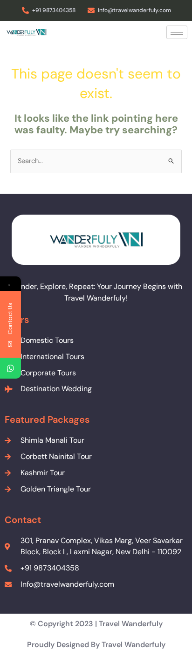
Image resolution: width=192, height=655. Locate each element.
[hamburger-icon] (176, 32)
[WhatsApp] (10, 368)
